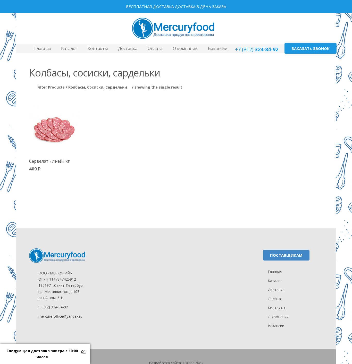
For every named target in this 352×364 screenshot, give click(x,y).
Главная (275, 271)
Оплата (274, 298)
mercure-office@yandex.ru (60, 316)
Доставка (276, 289)
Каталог (275, 280)
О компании (278, 316)
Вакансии (276, 325)
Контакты (276, 307)
